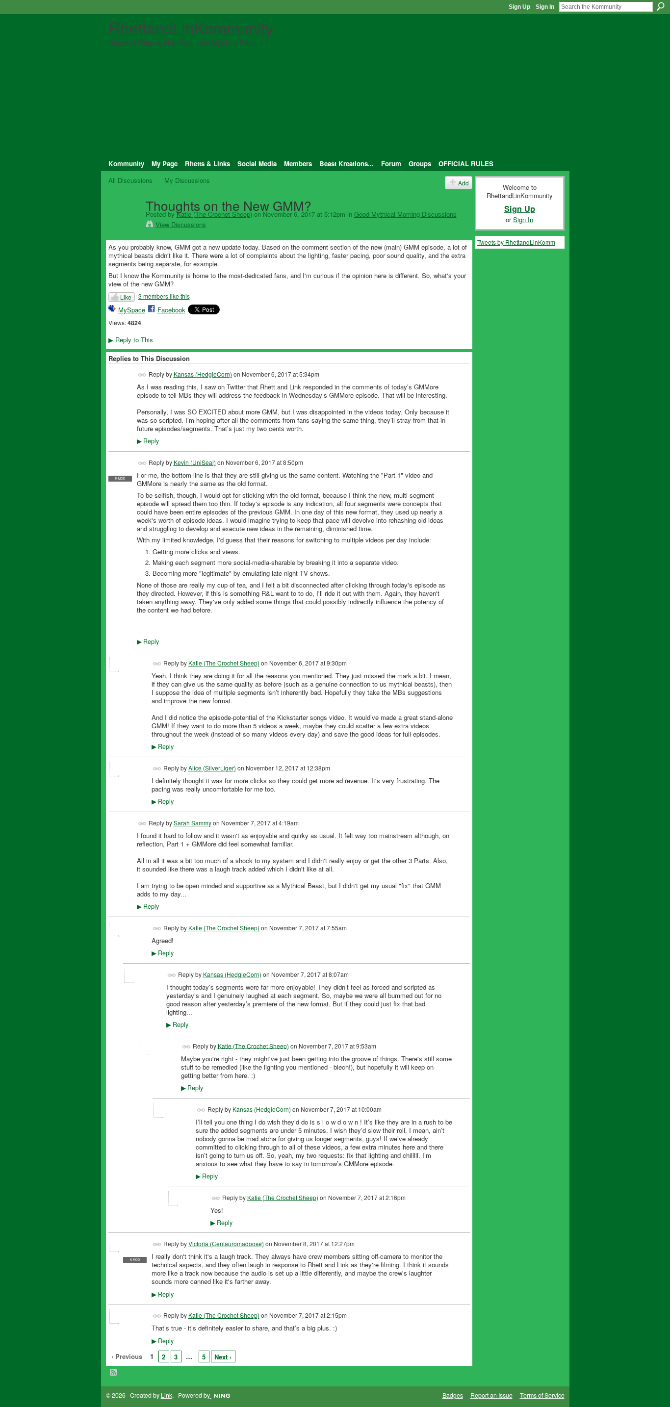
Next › (223, 1356)
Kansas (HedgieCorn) (203, 374)
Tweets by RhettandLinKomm (516, 242)
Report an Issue (491, 1395)
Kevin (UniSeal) (195, 462)
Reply (148, 440)
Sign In (545, 6)
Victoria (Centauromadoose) (226, 1243)
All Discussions (130, 180)
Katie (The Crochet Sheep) (214, 214)
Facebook (171, 309)
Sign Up (519, 6)
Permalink (142, 375)
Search (661, 6)
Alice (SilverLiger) (212, 768)
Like (125, 297)
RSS (113, 1372)
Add (463, 183)
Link (166, 1395)
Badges (452, 1395)
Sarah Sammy (192, 823)
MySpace (131, 309)
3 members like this (164, 296)
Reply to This (130, 339)
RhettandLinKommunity (190, 27)
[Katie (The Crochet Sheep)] (124, 225)
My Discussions (187, 180)
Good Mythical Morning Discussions (405, 214)
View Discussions (180, 224)
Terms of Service (542, 1395)
